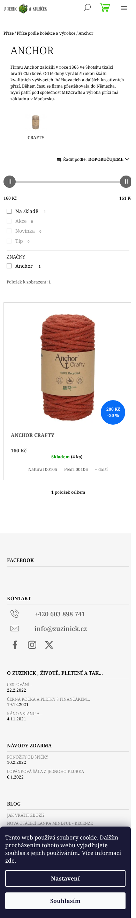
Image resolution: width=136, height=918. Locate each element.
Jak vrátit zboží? (25, 815)
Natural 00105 (42, 469)
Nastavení (65, 878)
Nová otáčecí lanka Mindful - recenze (50, 823)
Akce (24, 221)
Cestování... (19, 684)
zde (10, 860)
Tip (22, 241)
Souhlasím (65, 901)
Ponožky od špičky (27, 757)
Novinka (28, 230)
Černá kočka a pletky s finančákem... (48, 699)
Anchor (28, 265)
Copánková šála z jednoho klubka (45, 771)
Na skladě (30, 211)
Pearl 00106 (76, 469)
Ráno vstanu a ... (25, 713)
